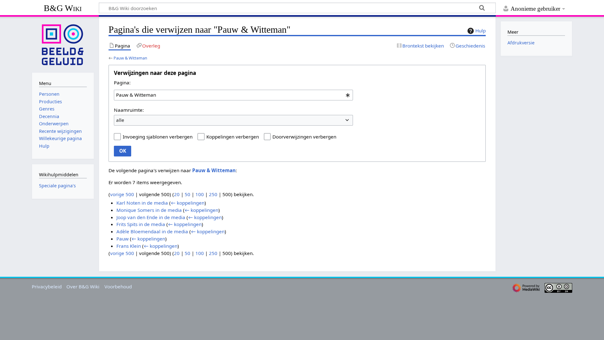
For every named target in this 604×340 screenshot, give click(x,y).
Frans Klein (128, 246)
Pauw (122, 238)
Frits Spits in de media (140, 224)
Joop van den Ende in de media (150, 217)
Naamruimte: (129, 110)
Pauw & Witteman (130, 58)
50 (187, 194)
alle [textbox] (120, 120)
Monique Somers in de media (149, 210)
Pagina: (122, 82)
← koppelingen (187, 203)
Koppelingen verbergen (232, 136)
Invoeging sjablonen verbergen (158, 136)
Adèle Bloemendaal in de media (152, 231)
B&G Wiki (63, 8)
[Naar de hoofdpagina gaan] (63, 44)
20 (177, 194)
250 (213, 194)
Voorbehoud (118, 286)
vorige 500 (122, 194)
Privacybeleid (47, 286)
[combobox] (233, 95)
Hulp (480, 30)
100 (199, 194)
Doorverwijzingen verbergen (304, 136)
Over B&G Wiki (82, 286)
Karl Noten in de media (142, 203)
